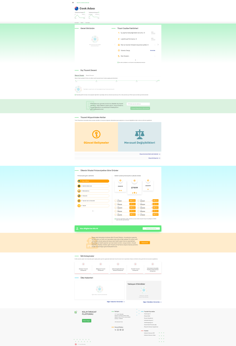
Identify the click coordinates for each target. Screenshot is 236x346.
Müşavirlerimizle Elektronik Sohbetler (149, 154)
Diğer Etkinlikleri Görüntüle (151, 302)
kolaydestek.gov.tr (148, 320)
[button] (158, 44)
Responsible (147, 316)
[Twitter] (116, 330)
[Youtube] (118, 330)
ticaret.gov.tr (147, 313)
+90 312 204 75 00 (119, 321)
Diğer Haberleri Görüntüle (115, 301)
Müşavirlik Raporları (154, 158)
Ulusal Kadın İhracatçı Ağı (150, 324)
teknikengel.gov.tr (148, 322)
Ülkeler (82, 22)
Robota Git (145, 242)
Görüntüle (152, 50)
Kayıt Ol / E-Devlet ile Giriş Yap (83, 2)
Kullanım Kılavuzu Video (150, 335)
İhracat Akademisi (148, 318)
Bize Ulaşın (86, 320)
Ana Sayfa (77, 22)
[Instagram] (121, 330)
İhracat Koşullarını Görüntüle (140, 108)
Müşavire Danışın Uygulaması (151, 326)
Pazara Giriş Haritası (151, 228)
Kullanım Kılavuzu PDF (149, 333)
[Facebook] (123, 330)
